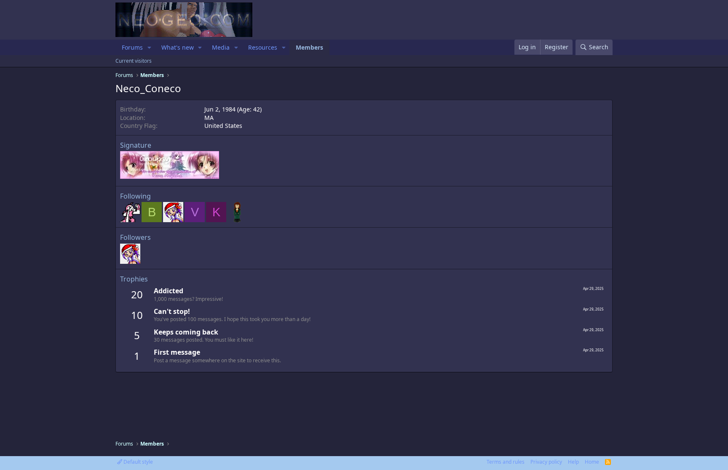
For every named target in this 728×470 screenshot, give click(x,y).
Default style (137, 461)
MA (209, 118)
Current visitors (133, 60)
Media (221, 47)
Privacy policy (546, 461)
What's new (177, 47)
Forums (132, 47)
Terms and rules (506, 461)
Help (573, 461)
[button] (149, 47)
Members (309, 47)
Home (592, 461)
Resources (262, 47)
